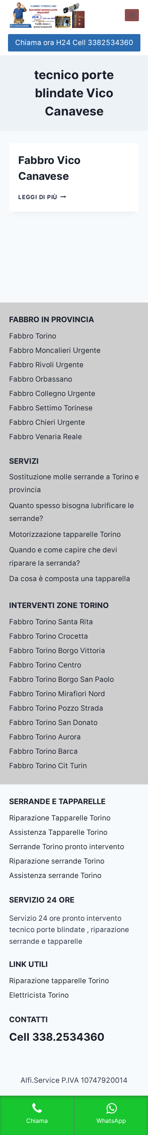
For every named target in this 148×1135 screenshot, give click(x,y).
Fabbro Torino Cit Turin (48, 765)
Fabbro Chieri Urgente (47, 422)
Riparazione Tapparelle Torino (59, 818)
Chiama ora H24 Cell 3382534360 (74, 42)
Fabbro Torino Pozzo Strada (56, 708)
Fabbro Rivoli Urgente (46, 364)
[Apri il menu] (132, 15)
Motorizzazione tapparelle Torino (65, 534)
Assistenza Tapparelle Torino (58, 832)
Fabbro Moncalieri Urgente (55, 350)
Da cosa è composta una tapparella (69, 578)
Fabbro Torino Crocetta (48, 636)
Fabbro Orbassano (40, 379)
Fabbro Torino (32, 336)
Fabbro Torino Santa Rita (51, 621)
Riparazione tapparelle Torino (59, 980)
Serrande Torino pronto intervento (66, 846)
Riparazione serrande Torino (56, 861)
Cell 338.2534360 (56, 1037)
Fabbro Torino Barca (43, 751)
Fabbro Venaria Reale (45, 436)
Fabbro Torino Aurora (45, 737)
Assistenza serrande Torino (55, 875)
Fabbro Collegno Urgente (52, 393)
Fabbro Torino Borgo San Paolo (61, 679)
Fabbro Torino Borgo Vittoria (57, 650)
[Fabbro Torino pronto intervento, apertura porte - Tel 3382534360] (47, 15)
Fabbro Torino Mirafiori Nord (57, 693)
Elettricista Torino (39, 995)
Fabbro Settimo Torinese (51, 408)
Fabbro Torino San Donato (53, 722)
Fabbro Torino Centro (45, 665)
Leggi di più (42, 197)
